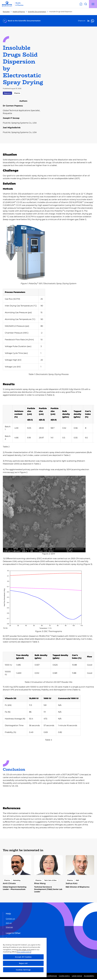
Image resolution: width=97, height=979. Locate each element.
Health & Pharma (19, 11)
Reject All (23, 963)
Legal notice (77, 976)
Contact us (10, 919)
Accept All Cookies (23, 957)
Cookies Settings (23, 970)
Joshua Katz (71, 883)
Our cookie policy (24, 952)
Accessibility (89, 976)
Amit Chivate (9, 883)
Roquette (6, 11)
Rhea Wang (40, 883)
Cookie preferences (49, 976)
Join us (9, 923)
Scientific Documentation (37, 11)
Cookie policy (64, 976)
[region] (23, 957)
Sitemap (9, 927)
